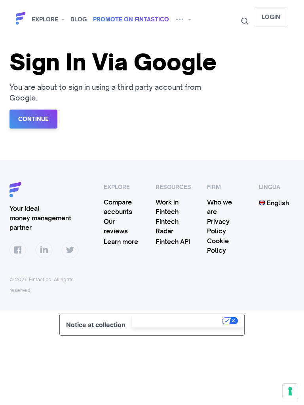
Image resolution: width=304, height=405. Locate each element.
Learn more (121, 242)
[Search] (241, 21)
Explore (45, 19)
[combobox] (241, 21)
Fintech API (173, 242)
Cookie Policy (218, 245)
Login (271, 17)
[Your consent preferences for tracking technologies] (290, 391)
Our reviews (116, 226)
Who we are (219, 207)
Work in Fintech (167, 207)
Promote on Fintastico (131, 19)
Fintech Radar (167, 226)
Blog (78, 19)
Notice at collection (95, 325)
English (277, 203)
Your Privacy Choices (178, 321)
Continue (33, 119)
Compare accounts (118, 207)
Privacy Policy (218, 226)
